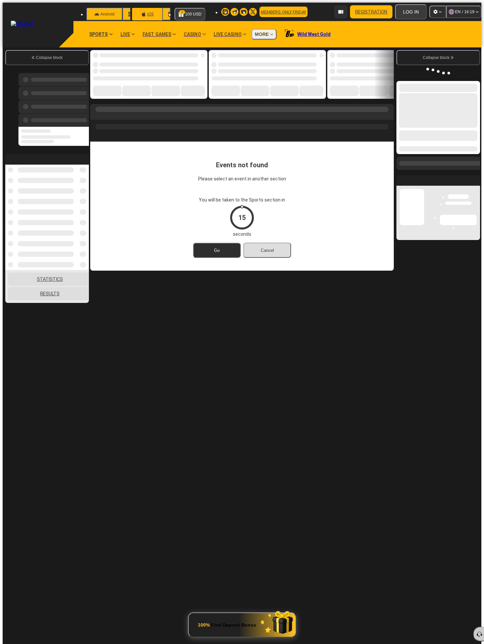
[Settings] (437, 12)
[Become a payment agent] (340, 11)
